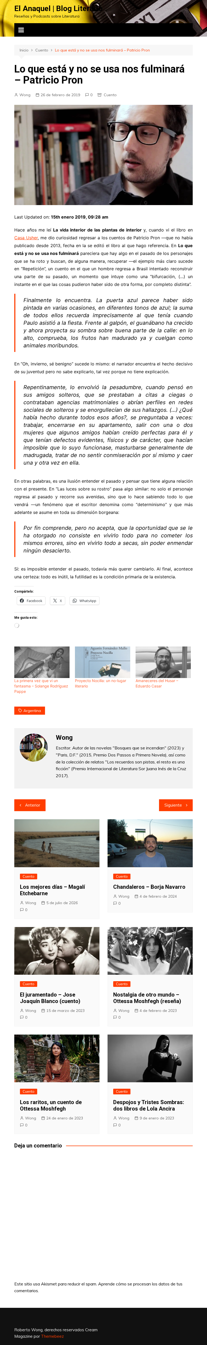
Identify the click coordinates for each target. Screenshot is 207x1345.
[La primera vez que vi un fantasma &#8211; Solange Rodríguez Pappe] (42, 662)
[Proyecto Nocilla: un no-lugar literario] (102, 662)
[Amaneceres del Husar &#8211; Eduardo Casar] (163, 662)
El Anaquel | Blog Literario (58, 8)
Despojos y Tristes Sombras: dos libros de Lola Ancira (148, 1105)
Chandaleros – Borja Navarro (149, 887)
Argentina (32, 710)
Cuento (110, 94)
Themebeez (52, 1336)
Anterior (32, 805)
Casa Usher (26, 237)
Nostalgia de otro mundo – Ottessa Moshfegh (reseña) (147, 997)
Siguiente (173, 805)
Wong (24, 94)
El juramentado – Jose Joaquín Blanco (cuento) (50, 997)
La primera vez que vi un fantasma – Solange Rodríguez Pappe (41, 686)
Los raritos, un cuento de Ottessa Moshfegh (51, 1105)
